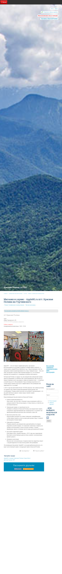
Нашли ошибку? (39, 451)
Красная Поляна (15, 287)
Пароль (48, 395)
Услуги (25, 293)
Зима (56, 8)
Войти (48, 421)
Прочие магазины (30, 305)
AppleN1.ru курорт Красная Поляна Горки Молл (17, 458)
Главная (5, 293)
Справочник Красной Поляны (15, 293)
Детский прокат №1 (9, 460)
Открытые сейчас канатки (50, 12)
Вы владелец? (25, 451)
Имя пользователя (50, 389)
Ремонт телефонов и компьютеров (36, 293)
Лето (52, 8)
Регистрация (52, 401)
